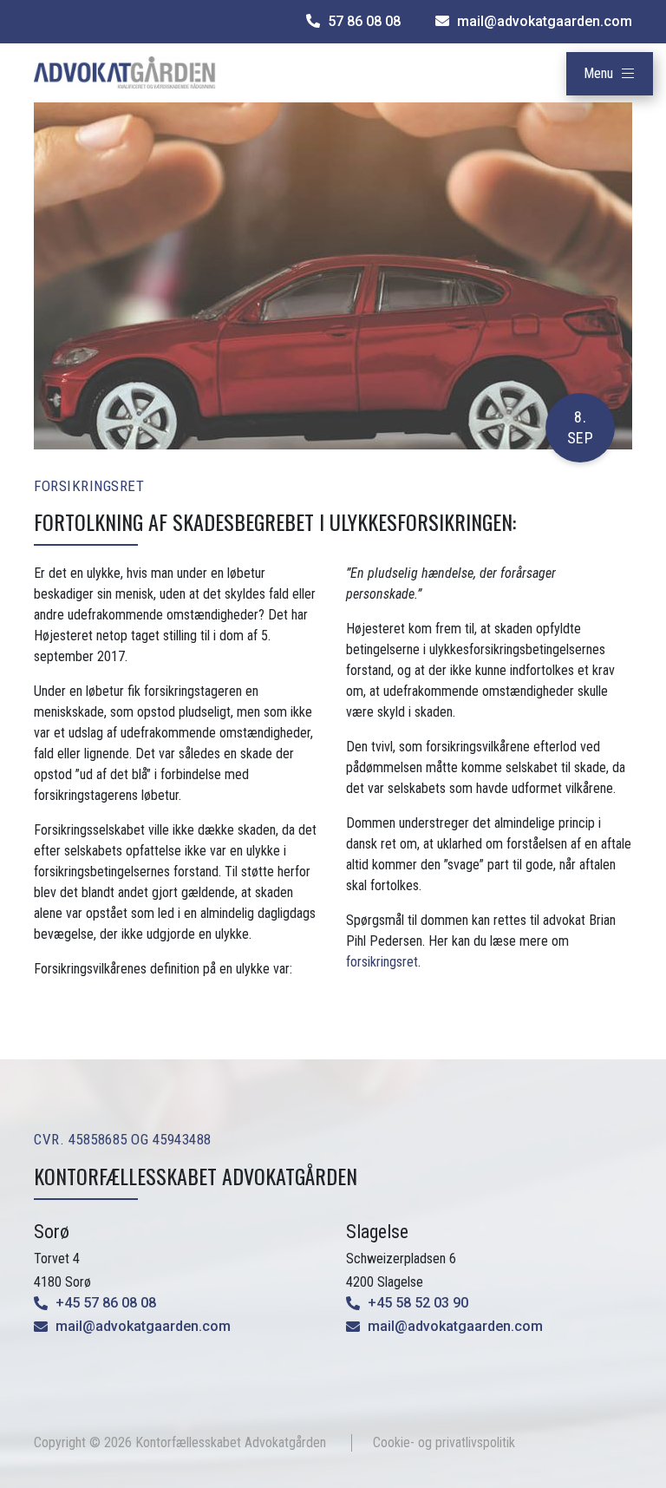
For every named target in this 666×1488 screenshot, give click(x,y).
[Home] (125, 71)
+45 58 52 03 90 (418, 1303)
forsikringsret (382, 962)
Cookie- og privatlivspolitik (444, 1442)
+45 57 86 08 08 (106, 1303)
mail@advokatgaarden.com (143, 1326)
